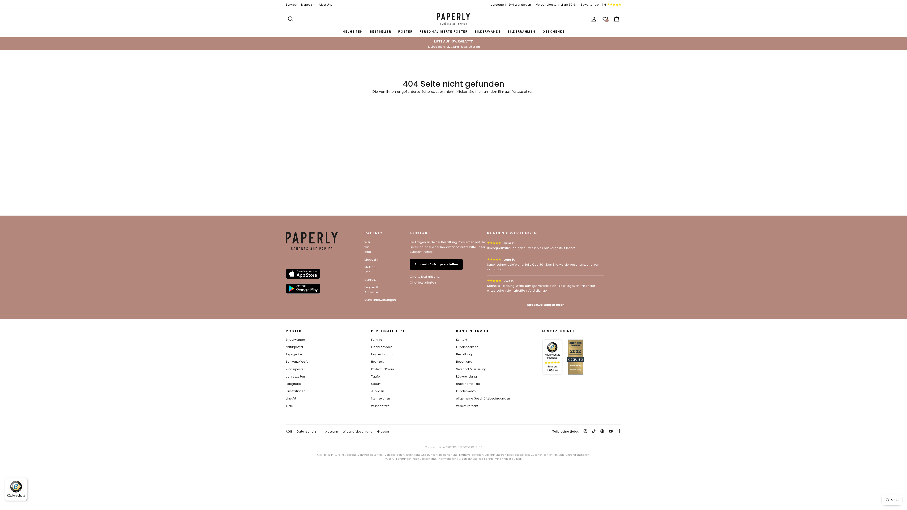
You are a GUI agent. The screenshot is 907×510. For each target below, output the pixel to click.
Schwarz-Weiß (297, 362)
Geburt (376, 384)
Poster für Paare (382, 369)
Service (291, 5)
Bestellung (464, 354)
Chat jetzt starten (423, 282)
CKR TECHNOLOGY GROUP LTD (464, 447)
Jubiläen (377, 391)
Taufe (375, 376)
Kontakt (370, 280)
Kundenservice (467, 347)
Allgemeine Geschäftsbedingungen (483, 398)
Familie (376, 340)
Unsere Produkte (468, 384)
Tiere (289, 406)
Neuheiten (352, 31)
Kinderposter (295, 369)
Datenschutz (306, 431)
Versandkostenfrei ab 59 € (556, 5)
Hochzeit (377, 362)
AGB (289, 431)
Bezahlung (464, 362)
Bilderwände (488, 31)
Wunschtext (380, 406)
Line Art (291, 398)
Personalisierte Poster (443, 31)
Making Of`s (370, 269)
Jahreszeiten (295, 376)
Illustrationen (295, 391)
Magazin (307, 5)
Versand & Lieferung (471, 369)
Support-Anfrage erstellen (436, 264)
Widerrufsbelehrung (357, 431)
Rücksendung (466, 376)
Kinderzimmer (381, 347)
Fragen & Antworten (372, 289)
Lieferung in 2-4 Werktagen (511, 5)
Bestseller (380, 31)
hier (478, 91)
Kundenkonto (466, 391)
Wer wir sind (367, 247)
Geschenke (554, 31)
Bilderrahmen (521, 31)
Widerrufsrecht (467, 406)
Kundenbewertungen (380, 300)
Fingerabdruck (382, 354)
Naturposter (294, 347)
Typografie (294, 354)
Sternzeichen (380, 398)
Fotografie (293, 384)
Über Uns (326, 5)
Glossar (383, 431)
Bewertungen (593, 5)
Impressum (329, 431)
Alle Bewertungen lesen (546, 305)
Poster (405, 31)
